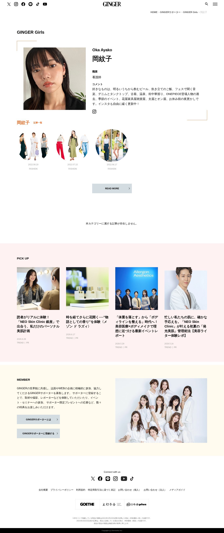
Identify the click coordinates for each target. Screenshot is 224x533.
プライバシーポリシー (62, 489)
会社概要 (43, 489)
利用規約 (80, 489)
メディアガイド (177, 489)
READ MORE (112, 188)
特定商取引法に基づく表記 (101, 489)
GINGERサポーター (170, 12)
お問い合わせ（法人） (155, 489)
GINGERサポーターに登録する (38, 433)
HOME (154, 12)
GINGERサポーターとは (38, 419)
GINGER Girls (190, 12)
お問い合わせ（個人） (129, 489)
